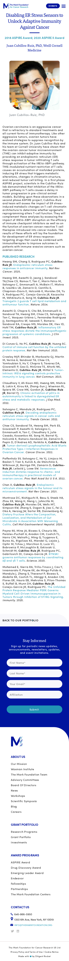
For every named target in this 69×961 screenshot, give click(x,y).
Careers (16, 812)
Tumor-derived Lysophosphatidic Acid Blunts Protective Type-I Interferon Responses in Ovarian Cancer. (34, 448)
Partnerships (19, 889)
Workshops (18, 796)
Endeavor (17, 878)
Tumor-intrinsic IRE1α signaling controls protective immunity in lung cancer (33, 373)
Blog (14, 806)
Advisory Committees (25, 780)
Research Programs (24, 832)
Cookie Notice (52, 951)
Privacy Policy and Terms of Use (27, 951)
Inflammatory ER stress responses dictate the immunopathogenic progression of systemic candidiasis (34, 330)
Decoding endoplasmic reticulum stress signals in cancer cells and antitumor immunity (31, 416)
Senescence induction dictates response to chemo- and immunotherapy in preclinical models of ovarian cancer (31, 473)
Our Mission (19, 764)
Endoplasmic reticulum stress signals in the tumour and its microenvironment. (32, 488)
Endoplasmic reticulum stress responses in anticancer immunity (28, 266)
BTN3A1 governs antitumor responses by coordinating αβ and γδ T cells (33, 557)
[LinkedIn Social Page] (19, 931)
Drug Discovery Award (26, 868)
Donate (53, 5)
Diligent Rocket (43, 956)
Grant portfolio (21, 837)
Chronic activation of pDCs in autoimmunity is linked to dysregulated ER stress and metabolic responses (31, 396)
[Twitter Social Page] (13, 931)
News (14, 790)
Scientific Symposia (24, 801)
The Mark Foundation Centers (31, 894)
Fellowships (18, 883)
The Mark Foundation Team (29, 774)
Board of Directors (23, 785)
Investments (19, 842)
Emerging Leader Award (27, 873)
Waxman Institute (22, 769)
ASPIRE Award (20, 862)
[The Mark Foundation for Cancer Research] (16, 5)
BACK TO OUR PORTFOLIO (21, 620)
